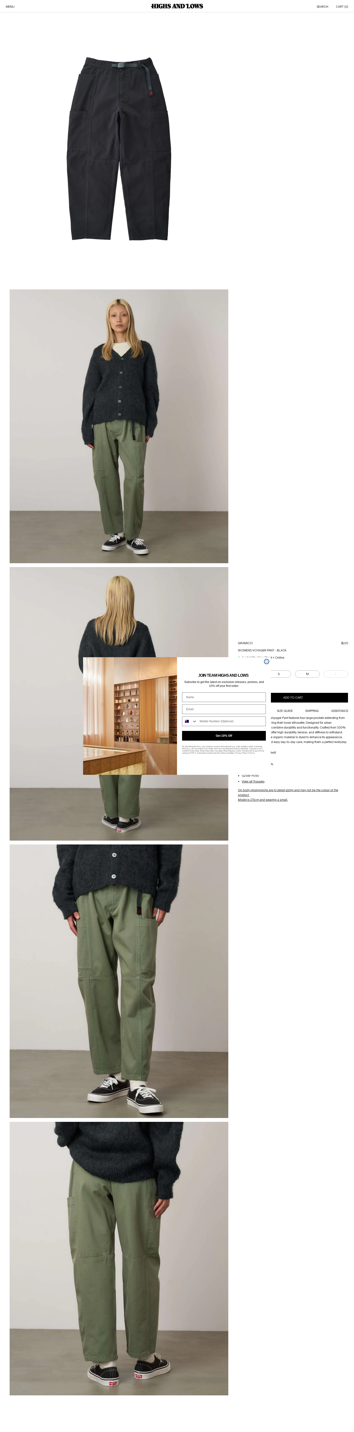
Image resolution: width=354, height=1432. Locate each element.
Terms (252, 753)
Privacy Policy (241, 753)
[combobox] (189, 721)
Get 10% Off (224, 735)
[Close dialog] (266, 661)
